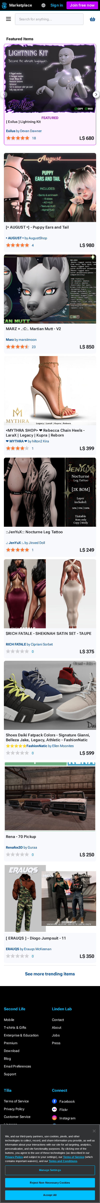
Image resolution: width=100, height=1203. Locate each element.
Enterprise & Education (21, 1035)
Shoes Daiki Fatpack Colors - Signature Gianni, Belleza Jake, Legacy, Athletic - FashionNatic (48, 737)
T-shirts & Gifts (15, 1027)
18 (34, 138)
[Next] (96, 94)
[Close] (94, 1131)
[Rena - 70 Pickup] (50, 796)
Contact (58, 1020)
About (56, 1027)
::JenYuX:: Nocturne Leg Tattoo (34, 532)
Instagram (67, 1118)
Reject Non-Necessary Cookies (50, 1182)
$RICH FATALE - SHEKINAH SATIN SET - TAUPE (48, 633)
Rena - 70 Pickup (21, 836)
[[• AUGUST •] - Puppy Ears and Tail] (50, 187)
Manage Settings (50, 1170)
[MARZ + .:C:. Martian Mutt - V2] (50, 289)
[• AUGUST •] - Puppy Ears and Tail (37, 227)
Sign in (56, 5)
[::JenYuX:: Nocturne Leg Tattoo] (50, 492)
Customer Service (17, 1117)
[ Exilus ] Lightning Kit (23, 122)
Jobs (56, 1035)
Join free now (82, 5)
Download (12, 1051)
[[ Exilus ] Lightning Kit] (50, 78)
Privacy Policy (14, 1109)
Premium (10, 1043)
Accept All (50, 1195)
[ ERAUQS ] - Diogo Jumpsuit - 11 (36, 938)
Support (10, 1074)
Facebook (67, 1101)
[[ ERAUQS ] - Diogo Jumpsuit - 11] (50, 898)
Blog (7, 1058)
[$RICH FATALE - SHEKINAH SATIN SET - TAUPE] (50, 593)
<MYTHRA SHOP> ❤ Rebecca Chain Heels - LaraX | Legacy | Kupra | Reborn (45, 433)
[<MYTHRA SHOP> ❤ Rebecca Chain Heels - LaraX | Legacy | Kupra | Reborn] (50, 390)
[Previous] (3, 94)
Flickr (63, 1110)
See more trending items (50, 973)
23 (34, 347)
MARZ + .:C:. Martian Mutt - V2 (33, 329)
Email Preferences (17, 1066)
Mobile (9, 1020)
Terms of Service (16, 1101)
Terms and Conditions (63, 1161)
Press (56, 1043)
